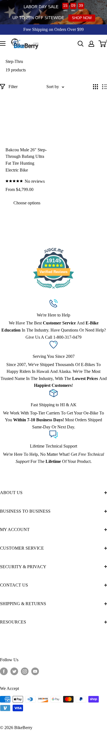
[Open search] (81, 44)
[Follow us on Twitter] (14, 671)
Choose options (26, 203)
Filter (13, 86)
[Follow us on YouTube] (35, 671)
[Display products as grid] (95, 86)
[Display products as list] (104, 86)
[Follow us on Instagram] (25, 671)
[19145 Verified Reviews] (53, 289)
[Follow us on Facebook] (4, 671)
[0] (102, 43)
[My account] (91, 44)
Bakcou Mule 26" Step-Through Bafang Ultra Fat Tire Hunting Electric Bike (26, 159)
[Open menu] (2, 43)
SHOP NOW (82, 18)
